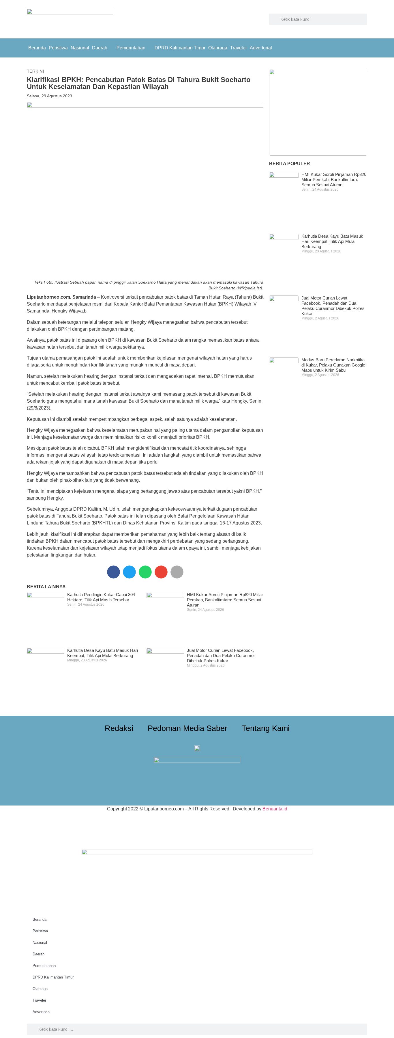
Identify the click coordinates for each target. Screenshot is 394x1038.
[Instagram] (361, 47)
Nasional (80, 47)
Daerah (99, 47)
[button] (113, 571)
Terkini (35, 71)
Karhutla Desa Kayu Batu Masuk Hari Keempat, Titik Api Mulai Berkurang (102, 653)
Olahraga (217, 47)
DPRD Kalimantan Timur (180, 47)
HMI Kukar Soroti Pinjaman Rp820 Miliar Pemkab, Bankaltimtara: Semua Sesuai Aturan (225, 599)
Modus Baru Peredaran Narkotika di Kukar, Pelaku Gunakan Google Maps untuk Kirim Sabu (333, 365)
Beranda (37, 47)
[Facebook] (348, 47)
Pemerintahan (131, 47)
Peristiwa (58, 47)
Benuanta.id (274, 808)
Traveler (238, 47)
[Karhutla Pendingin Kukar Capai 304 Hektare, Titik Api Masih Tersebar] (318, 112)
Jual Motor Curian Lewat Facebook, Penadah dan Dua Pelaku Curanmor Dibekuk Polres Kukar (221, 655)
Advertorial (261, 47)
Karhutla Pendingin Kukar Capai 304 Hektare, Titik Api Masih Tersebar (101, 597)
